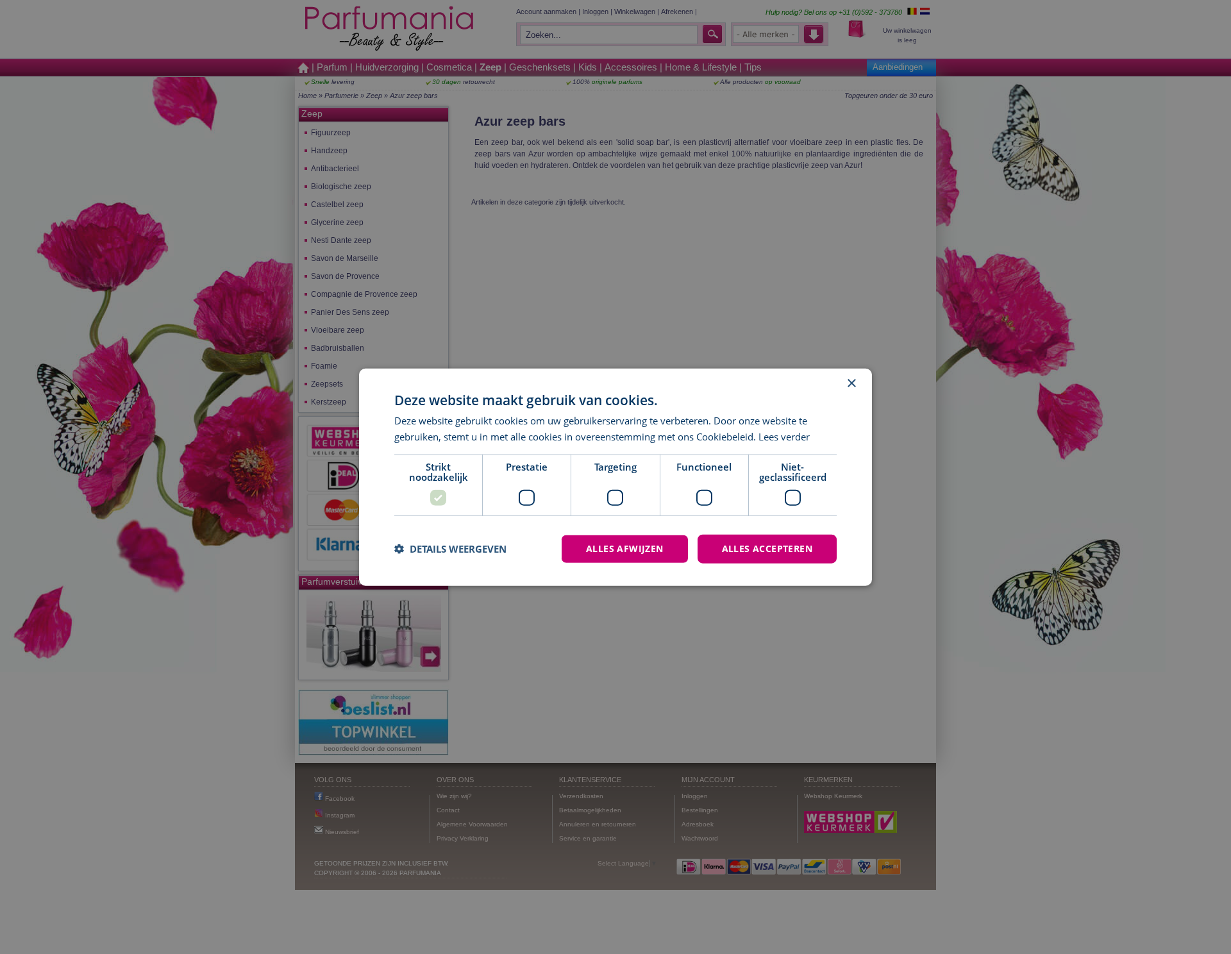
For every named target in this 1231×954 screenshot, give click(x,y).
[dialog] (615, 477)
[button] (450, 549)
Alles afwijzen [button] (625, 548)
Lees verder (784, 436)
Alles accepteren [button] (767, 548)
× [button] (851, 384)
